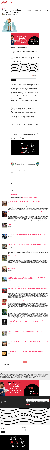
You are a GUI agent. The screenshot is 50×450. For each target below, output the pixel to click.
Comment (12, 172)
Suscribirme (28, 404)
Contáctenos (47, 5)
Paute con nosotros (25, 5)
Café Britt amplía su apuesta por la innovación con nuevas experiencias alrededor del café (26, 256)
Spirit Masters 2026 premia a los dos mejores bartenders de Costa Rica (26, 234)
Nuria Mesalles (5, 14)
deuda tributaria (13, 158)
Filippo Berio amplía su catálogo (16, 300)
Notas (31, 5)
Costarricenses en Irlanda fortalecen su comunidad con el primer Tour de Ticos (27, 223)
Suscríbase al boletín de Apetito (31, 398)
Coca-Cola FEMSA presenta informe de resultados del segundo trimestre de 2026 (27, 289)
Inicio (11, 5)
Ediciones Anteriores (41, 5)
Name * (11, 183)
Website (12, 190)
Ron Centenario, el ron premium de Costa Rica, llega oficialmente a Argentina (28, 341)
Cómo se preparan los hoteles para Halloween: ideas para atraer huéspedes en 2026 (27, 212)
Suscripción (35, 5)
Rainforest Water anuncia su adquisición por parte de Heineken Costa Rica (27, 310)
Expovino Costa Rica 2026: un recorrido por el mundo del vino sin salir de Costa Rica (27, 202)
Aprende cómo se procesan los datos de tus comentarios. (29, 197)
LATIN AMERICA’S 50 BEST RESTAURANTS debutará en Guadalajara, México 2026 (27, 245)
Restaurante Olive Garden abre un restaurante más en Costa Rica (25, 331)
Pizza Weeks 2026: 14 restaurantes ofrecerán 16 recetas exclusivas (25, 351)
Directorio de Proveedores (17, 5)
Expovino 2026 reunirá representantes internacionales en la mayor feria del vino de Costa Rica (27, 267)
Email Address (13, 76)
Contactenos (3, 403)
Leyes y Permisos (4, 8)
